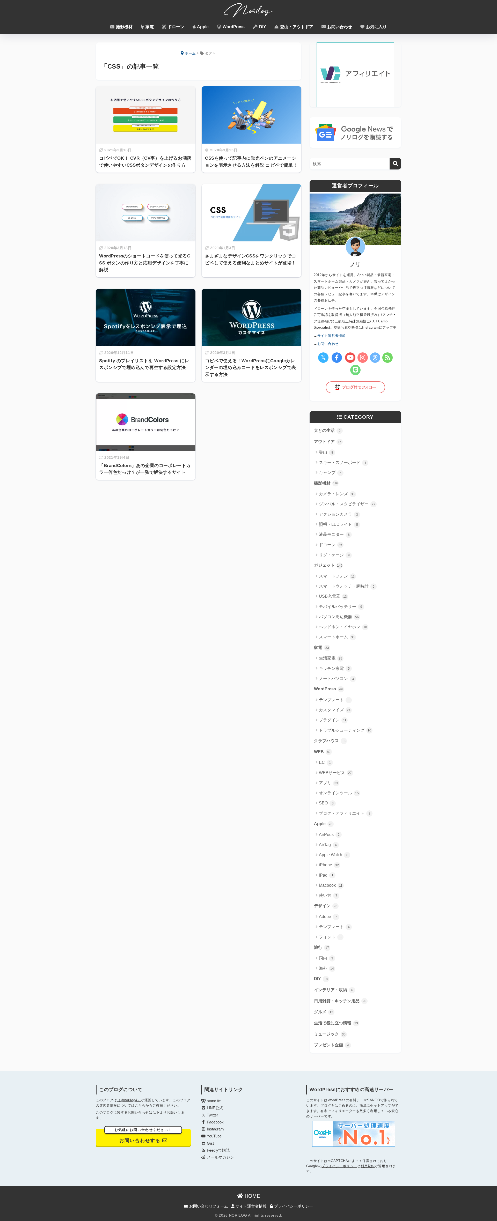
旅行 (321, 947)
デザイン (325, 906)
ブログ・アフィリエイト (344, 813)
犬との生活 (327, 430)
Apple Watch (333, 855)
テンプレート (334, 700)
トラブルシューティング (345, 730)
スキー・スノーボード (342, 462)
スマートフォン (337, 576)
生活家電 (330, 658)
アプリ (328, 783)
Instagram (215, 1129)
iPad (326, 875)
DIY (262, 27)
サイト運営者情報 (251, 1206)
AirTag (328, 844)
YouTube (214, 1136)
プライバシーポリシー (339, 1166)
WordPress (233, 27)
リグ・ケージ (334, 555)
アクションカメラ (338, 514)
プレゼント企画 (331, 1045)
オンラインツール (339, 793)
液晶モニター (334, 534)
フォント (330, 937)
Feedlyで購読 (218, 1150)
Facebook (215, 1122)
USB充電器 (333, 596)
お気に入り (376, 27)
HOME (251, 1196)
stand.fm (214, 1101)
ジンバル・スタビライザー (347, 504)
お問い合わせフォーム (208, 1206)
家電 (149, 27)
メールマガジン (220, 1157)
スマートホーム (337, 637)
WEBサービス (335, 773)
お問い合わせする (143, 1136)
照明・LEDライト (338, 524)
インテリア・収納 (333, 990)
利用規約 (368, 1166)
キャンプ (330, 472)
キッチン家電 (334, 668)
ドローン (175, 27)
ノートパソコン (336, 678)
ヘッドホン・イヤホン (343, 627)
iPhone (329, 865)
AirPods (329, 834)
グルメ (323, 1012)
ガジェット (328, 565)
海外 (326, 968)
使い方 (328, 895)
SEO (326, 803)
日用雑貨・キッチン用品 (340, 1001)
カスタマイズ (334, 710)
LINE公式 (214, 1108)
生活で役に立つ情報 (336, 1023)
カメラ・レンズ (337, 494)
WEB (322, 752)
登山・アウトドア (296, 27)
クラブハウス (330, 740)
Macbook (330, 885)
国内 (326, 958)
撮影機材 (124, 27)
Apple (202, 27)
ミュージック (330, 1034)
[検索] (395, 163)
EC (325, 762)
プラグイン (332, 720)
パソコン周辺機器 (339, 617)
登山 (326, 452)
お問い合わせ (339, 27)
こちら (140, 1105)
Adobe (328, 916)
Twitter (212, 1115)
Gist (210, 1143)
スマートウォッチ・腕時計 (347, 586)
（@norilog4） (129, 1100)
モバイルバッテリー (340, 606)
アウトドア (327, 441)
